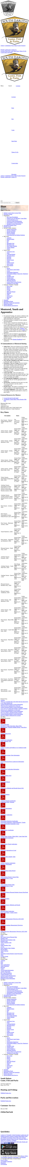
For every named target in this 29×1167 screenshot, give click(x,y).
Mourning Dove (11, 255)
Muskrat (9, 293)
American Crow (11, 251)
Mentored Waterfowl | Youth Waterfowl (10, 409)
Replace (22, 328)
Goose (8, 271)
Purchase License (8, 214)
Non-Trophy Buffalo (12, 246)
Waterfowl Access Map (12, 283)
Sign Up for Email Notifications (8, 1141)
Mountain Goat (10, 243)
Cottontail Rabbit (11, 254)
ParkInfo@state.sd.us (6, 1101)
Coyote (8, 290)
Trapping (6, 300)
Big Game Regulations (12, 217)
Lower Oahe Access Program (14, 282)
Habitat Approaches (11, 229)
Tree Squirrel (10, 265)
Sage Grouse (10, 264)
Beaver (8, 287)
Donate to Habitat (11, 231)
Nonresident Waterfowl (12, 272)
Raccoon (9, 297)
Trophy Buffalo (10, 247)
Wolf (8, 298)
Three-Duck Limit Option (13, 269)
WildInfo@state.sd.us (6, 1093)
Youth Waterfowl (11, 279)
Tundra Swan (10, 278)
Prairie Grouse (10, 260)
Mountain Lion (10, 244)
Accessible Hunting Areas (10, 225)
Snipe (8, 253)
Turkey (8, 249)
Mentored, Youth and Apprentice (12, 302)
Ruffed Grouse (10, 262)
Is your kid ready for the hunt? (11, 398)
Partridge (9, 257)
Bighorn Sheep (10, 239)
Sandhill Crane (10, 276)
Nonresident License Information (15, 222)
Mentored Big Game (6, 403)
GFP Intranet (22, 1157)
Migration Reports (11, 280)
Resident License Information (14, 224)
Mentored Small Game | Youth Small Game (11, 407)
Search (17, 202)
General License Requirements (14, 221)
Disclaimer (16, 1157)
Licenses (18, 85)
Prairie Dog (9, 296)
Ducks (8, 268)
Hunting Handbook (17, 339)
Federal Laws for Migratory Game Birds (17, 218)
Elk (8, 242)
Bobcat (8, 289)
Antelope (9, 237)
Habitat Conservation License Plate (12, 213)
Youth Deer (3, 404)
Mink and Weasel (11, 291)
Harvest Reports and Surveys (11, 305)
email (23, 329)
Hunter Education (8, 304)
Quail (8, 261)
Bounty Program (11, 232)
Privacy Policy (24, 1156)
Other (8, 294)
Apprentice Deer (5, 406)
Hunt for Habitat (11, 233)
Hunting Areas (7, 226)
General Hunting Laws (12, 219)
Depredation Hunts (8, 301)
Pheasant (9, 258)
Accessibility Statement (6, 1157)
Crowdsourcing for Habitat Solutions (16, 235)
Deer (8, 240)
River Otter (9, 286)
